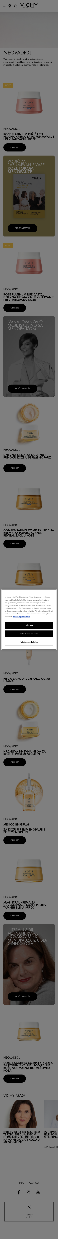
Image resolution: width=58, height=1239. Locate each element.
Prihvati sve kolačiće (29, 634)
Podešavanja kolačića (29, 642)
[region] (29, 619)
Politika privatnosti (21, 616)
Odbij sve (29, 625)
